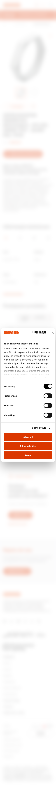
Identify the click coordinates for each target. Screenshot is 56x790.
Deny (28, 455)
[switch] (48, 395)
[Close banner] (53, 333)
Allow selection (28, 446)
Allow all (28, 437)
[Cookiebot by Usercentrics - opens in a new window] (34, 333)
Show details (39, 427)
